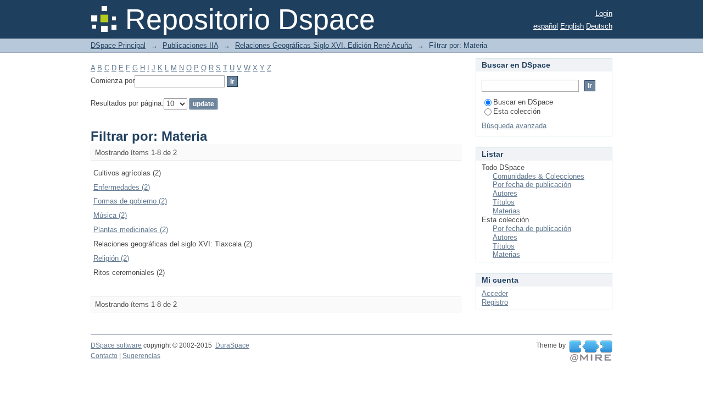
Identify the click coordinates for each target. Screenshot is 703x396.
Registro (495, 302)
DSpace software (116, 345)
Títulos (504, 202)
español (545, 26)
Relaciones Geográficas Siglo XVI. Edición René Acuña (323, 45)
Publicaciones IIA (190, 45)
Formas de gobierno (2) (130, 201)
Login (603, 13)
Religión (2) (111, 258)
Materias (506, 211)
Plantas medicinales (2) (130, 230)
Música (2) (110, 215)
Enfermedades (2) (121, 187)
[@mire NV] (590, 351)
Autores (505, 193)
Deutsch (599, 26)
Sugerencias (141, 356)
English (572, 26)
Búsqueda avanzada (514, 126)
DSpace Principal (118, 45)
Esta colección (516, 111)
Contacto (104, 356)
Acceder (495, 293)
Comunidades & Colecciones (538, 176)
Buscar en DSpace (523, 102)
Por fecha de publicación (532, 184)
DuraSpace (232, 345)
